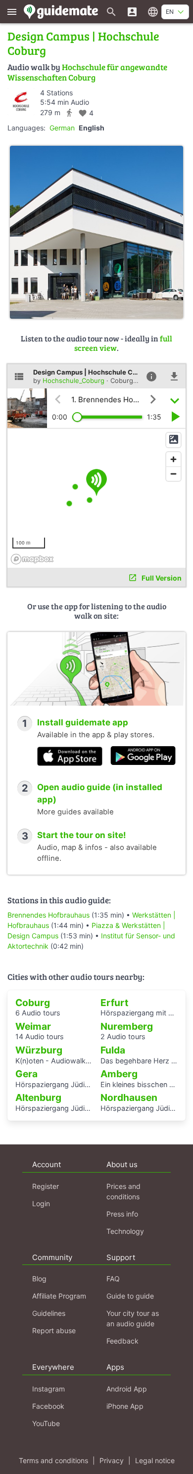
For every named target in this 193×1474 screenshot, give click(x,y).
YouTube (46, 1423)
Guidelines (48, 1313)
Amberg (119, 1074)
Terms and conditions (53, 1460)
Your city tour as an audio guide (132, 1318)
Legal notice (155, 1460)
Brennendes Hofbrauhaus (48, 915)
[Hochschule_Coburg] (21, 101)
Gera (26, 1074)
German (62, 128)
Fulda (112, 1050)
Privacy (111, 1460)
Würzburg (38, 1050)
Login (41, 1203)
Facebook (48, 1406)
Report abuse (54, 1330)
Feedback (122, 1341)
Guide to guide (130, 1296)
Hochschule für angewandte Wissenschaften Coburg (87, 72)
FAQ (113, 1278)
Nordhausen (128, 1097)
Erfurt (114, 1003)
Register (45, 1186)
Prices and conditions (123, 1191)
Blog (39, 1278)
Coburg (32, 1003)
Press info (122, 1214)
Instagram (48, 1389)
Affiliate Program (59, 1296)
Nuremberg (126, 1026)
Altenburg (38, 1097)
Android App (126, 1389)
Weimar (33, 1026)
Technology (125, 1231)
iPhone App (125, 1406)
